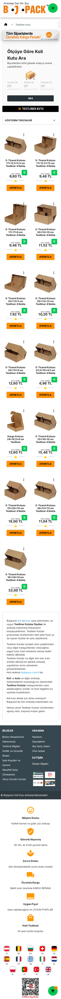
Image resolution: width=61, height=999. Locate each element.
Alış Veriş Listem (41, 746)
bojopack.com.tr (30, 672)
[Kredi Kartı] (38, 782)
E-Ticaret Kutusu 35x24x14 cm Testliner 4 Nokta (15, 577)
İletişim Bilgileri (40, 763)
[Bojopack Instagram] (50, 774)
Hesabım (37, 736)
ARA (30, 98)
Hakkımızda (8, 741)
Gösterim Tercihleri (18, 120)
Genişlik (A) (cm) (29, 83)
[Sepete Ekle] (24, 172)
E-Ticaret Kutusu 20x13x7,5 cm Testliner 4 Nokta (45, 301)
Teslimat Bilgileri (11, 746)
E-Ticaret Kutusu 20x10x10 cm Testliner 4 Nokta (45, 232)
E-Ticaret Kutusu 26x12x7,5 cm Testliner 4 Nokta (45, 508)
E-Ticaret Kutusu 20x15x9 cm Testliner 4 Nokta (15, 370)
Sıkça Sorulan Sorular (14, 779)
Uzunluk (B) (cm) (12, 83)
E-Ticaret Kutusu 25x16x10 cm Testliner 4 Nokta (45, 439)
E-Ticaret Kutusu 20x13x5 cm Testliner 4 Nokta (15, 301)
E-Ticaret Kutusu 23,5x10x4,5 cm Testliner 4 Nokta (45, 370)
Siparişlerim (38, 741)
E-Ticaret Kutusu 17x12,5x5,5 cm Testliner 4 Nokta (15, 163)
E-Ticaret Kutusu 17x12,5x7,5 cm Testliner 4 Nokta (45, 163)
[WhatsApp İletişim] (38, 774)
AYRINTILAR (15, 188)
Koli (19, 620)
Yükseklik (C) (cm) (46, 83)
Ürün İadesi (38, 751)
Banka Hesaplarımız (13, 736)
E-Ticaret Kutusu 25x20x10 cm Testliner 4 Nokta (15, 508)
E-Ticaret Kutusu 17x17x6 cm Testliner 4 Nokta (15, 232)
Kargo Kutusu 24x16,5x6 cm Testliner (15, 439)
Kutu (27, 620)
